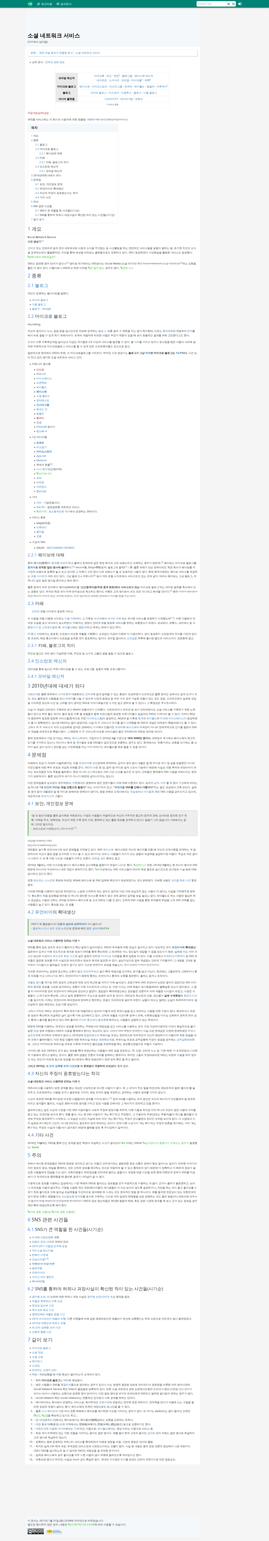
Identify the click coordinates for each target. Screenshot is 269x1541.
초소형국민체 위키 (59, 511)
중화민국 (50, 1420)
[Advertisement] (223, 64)
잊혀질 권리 (99, 858)
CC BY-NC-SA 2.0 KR (82, 1524)
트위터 (128, 86)
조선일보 (66, 1196)
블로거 (137, 92)
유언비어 (84, 763)
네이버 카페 (114, 618)
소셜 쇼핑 (37, 1356)
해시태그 (37, 1361)
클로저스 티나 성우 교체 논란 (49, 928)
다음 (51, 1428)
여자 (163, 783)
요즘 (39, 536)
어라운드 (41, 486)
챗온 (116, 76)
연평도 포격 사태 (41, 1241)
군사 (89, 772)
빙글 (39, 422)
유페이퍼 (104, 1402)
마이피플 (136, 80)
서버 (136, 342)
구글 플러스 (43, 396)
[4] (51, 464)
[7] (126, 566)
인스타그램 (115, 86)
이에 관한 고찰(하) (64, 1212)
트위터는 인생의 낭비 (44, 1370)
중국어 (31, 567)
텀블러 (150, 86)
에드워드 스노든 (42, 880)
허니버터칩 (38, 1281)
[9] (171, 591)
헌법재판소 (90, 1035)
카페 (76, 1428)
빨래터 (40, 418)
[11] (75, 827)
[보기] (228, 4)
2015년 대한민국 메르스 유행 (49, 1323)
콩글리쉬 (66, 1384)
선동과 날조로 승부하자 (70, 924)
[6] (73, 566)
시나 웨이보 (43, 469)
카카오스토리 (99, 86)
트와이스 (46, 796)
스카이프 (114, 80)
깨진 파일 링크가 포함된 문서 (56, 52)
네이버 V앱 (126, 99)
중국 (54, 563)
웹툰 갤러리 (93, 928)
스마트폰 (63, 694)
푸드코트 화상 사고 (64, 956)
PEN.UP (41, 374)
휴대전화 (168, 331)
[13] (46, 1258)
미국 (162, 718)
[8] (94, 575)
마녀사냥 (106, 956)
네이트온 (102, 80)
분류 (33, 52)
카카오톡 (99, 76)
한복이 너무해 (40, 1255)
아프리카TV (111, 99)
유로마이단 (38, 1272)
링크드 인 (41, 409)
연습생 (134, 791)
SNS (30, 41)
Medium (41, 460)
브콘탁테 (41, 382)
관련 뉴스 (128, 268)
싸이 (123, 1459)
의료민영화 (46, 1237)
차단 (34, 1374)
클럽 (81, 627)
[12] (110, 1098)
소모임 (130, 638)
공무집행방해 (184, 1039)
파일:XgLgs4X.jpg (38, 113)
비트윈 (40, 482)
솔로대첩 (37, 1268)
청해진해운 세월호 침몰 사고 (48, 1314)
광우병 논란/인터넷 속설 (101, 1296)
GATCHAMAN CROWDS (60, 547)
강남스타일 (38, 1259)
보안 (95, 763)
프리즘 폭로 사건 (181, 880)
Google (46, 308)
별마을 (40, 531)
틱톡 (147, 80)
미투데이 (162, 86)
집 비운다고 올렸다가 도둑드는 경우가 (167, 1143)
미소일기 (41, 447)
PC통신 (32, 634)
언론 (74, 783)
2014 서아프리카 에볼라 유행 (49, 1318)
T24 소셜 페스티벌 (42, 1250)
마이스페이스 (44, 378)
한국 (140, 718)
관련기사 (141, 865)
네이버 (98, 618)
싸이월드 (139, 86)
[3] (181, 263)
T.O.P (179, 353)
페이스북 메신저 (143, 76)
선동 (132, 767)
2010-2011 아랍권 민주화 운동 (49, 1246)
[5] (162, 562)
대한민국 (33, 694)
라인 (109, 76)
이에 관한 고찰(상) (40, 1212)
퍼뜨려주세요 (91, 971)
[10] (172, 617)
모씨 (39, 478)
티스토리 (114, 92)
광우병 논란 (39, 1296)
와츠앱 (125, 80)
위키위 (42, 511)
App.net (41, 456)
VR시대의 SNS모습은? (42, 257)
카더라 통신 (85, 1019)
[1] (42, 241)
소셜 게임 (37, 1352)
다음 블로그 (150, 92)
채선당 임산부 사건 (43, 1305)
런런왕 (40, 369)
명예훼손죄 (105, 1039)
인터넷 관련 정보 (55, 62)
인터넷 (31, 248)
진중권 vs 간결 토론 (43, 1263)
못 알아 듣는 (97, 268)
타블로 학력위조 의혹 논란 (47, 1301)
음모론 (102, 1019)
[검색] (233, 4)
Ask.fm (40, 507)
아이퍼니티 (45, 473)
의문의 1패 (93, 119)
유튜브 (139, 99)
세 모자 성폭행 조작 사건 (60, 1066)
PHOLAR (41, 426)
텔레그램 (127, 76)
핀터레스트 (42, 400)
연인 (46, 787)
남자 (156, 783)
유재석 (118, 787)
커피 (147, 353)
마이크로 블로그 (41, 1348)
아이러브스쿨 (94, 718)
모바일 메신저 (51, 676)
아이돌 (147, 791)
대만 (41, 1420)
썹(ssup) (41, 491)
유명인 (31, 767)
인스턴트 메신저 (51, 661)
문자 (189, 331)
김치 (149, 1433)
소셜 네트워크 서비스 (88, 52)
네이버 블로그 (98, 92)
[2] (67, 263)
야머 (39, 502)
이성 (181, 783)
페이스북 (84, 86)
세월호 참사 (34, 982)
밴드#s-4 (41, 431)
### (36, 1147)
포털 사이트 (37, 576)
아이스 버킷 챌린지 (43, 1277)
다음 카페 (70, 618)
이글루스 (126, 92)
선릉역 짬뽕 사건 (41, 1332)
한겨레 (79, 1196)
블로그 (41, 285)
